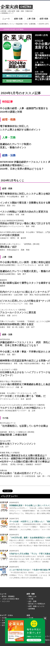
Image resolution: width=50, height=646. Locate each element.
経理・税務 (31, 594)
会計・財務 (32, 601)
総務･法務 (18, 19)
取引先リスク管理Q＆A (36, 604)
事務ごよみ (32, 596)
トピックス (6, 601)
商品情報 (19, 24)
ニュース (6, 19)
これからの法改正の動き (10, 599)
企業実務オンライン (7, 24)
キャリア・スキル (6, 615)
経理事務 (31, 609)
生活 (28, 615)
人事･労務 (31, 19)
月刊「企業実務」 (30, 24)
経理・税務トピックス (36, 606)
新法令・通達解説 (8, 596)
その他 (30, 599)
